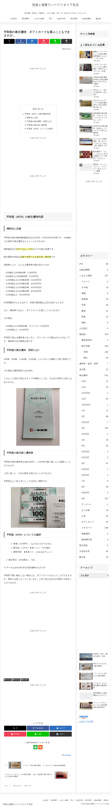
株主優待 (25, 679)
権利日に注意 (32, 118)
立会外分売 (79, 800)
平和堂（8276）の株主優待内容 (38, 114)
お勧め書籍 (97, 800)
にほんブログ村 (86, 721)
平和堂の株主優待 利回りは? (39, 121)
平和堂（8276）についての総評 (40, 129)
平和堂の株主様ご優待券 (37, 125)
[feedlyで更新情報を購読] (35, 747)
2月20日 (8, 679)
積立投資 (88, 800)
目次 (35, 109)
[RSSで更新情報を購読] (40, 747)
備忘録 (106, 800)
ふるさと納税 (63, 800)
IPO (72, 800)
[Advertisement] (38, 57)
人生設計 (45, 800)
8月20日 (17, 679)
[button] (66, 41)
